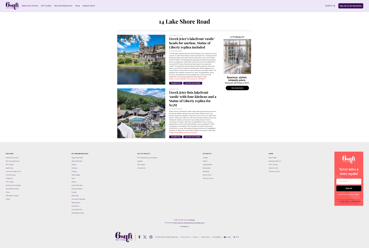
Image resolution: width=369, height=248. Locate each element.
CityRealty (191, 220)
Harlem (73, 164)
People (205, 158)
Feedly (228, 237)
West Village (75, 175)
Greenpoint (75, 206)
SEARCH (329, 6)
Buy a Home (207, 175)
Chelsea (74, 171)
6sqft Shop (9, 168)
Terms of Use (344, 201)
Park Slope (75, 196)
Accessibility (217, 237)
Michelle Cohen (176, 51)
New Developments (63, 6)
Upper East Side (76, 161)
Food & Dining (10, 175)
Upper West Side (77, 158)
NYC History (10, 182)
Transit (8, 199)
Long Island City (76, 209)
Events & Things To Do (13, 171)
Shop (77, 6)
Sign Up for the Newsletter (351, 6)
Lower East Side (76, 185)
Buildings (206, 171)
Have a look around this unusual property (187, 79)
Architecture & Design (13, 185)
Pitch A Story (273, 164)
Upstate (140, 161)
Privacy (195, 237)
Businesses (206, 168)
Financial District (76, 189)
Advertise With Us (275, 161)
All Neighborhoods (77, 213)
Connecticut (141, 168)
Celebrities (175, 83)
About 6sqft (273, 158)
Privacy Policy (356, 201)
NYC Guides (46, 6)
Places (205, 161)
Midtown (74, 168)
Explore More (89, 6)
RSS (237, 237)
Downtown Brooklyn (78, 199)
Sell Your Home (208, 178)
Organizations (207, 164)
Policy (8, 192)
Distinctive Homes (30, 6)
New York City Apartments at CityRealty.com (189, 223)
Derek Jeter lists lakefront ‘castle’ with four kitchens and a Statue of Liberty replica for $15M (192, 98)
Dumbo (74, 192)
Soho (73, 178)
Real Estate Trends (12, 189)
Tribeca (73, 182)
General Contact (274, 171)
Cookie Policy (205, 237)
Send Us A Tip (273, 168)
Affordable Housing (12, 196)
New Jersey (141, 164)
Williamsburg (75, 202)
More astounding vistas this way (183, 132)
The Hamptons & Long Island (147, 158)
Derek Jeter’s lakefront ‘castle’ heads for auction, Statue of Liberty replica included (191, 42)
